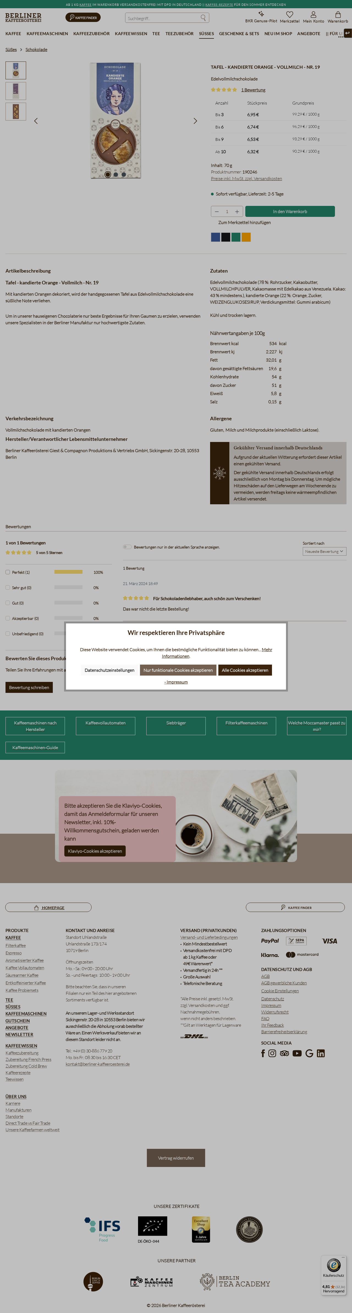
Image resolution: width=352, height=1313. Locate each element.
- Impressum (176, 682)
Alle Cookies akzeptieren (245, 670)
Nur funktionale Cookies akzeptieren (178, 670)
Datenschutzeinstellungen (109, 670)
